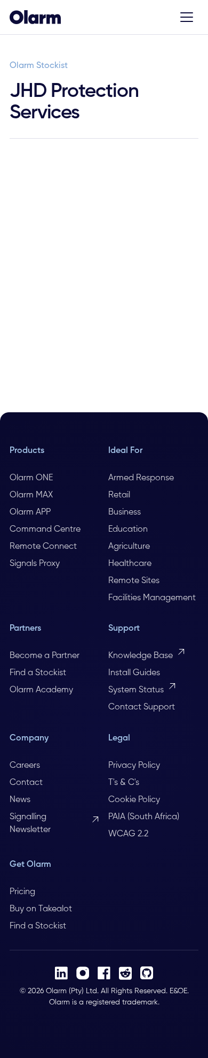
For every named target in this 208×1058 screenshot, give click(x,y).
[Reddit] (125, 973)
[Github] (146, 972)
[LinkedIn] (61, 973)
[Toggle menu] (186, 17)
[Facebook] (104, 972)
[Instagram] (82, 973)
